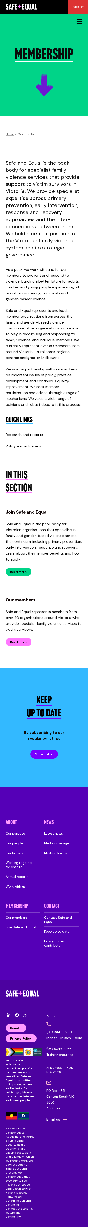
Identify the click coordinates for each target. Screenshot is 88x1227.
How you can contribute (54, 943)
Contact (52, 906)
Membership (17, 906)
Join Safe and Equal (27, 512)
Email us (53, 1119)
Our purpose (15, 833)
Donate (15, 1028)
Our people (14, 843)
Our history (14, 853)
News (49, 822)
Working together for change (19, 865)
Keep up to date (56, 931)
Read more (18, 572)
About (11, 822)
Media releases (55, 853)
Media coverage (56, 843)
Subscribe (44, 754)
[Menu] (79, 21)
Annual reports (17, 876)
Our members (20, 600)
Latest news (53, 833)
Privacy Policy (21, 1038)
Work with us (16, 886)
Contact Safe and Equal (58, 919)
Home (10, 134)
